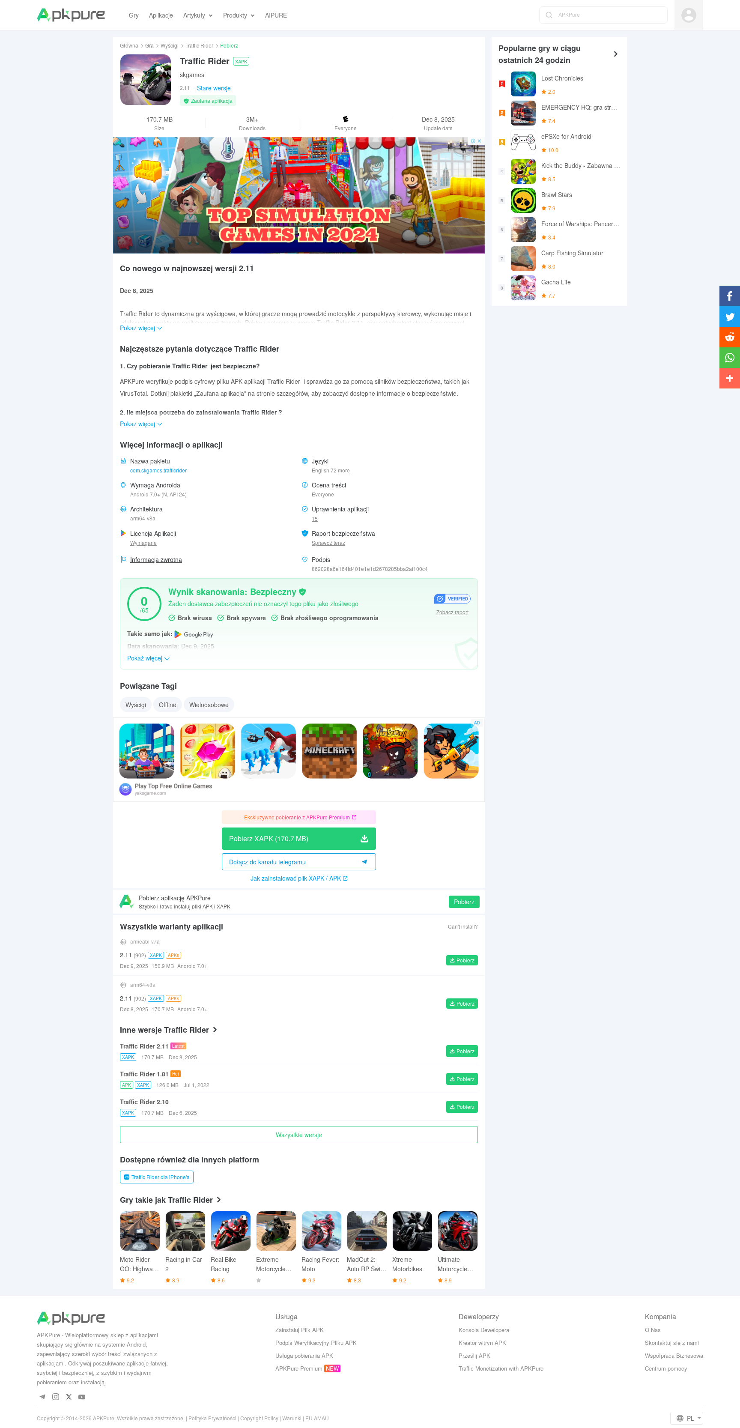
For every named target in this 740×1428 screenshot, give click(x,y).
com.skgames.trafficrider (158, 470)
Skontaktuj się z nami (672, 1342)
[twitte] (68, 1397)
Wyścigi (170, 45)
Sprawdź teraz (328, 542)
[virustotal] (302, 591)
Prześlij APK (474, 1355)
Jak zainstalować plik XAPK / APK (296, 878)
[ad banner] (299, 195)
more (344, 470)
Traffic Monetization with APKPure (501, 1368)
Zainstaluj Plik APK (299, 1330)
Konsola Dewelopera (484, 1330)
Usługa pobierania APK (304, 1355)
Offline (167, 704)
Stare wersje (214, 88)
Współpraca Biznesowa (674, 1355)
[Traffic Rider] (145, 79)
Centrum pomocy (666, 1368)
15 (315, 518)
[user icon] (688, 15)
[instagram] (55, 1397)
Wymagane (143, 542)
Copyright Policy (259, 1418)
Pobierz (464, 901)
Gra (149, 45)
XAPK (241, 61)
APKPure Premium (298, 1368)
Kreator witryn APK (482, 1342)
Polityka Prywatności (212, 1418)
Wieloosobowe (209, 704)
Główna (129, 45)
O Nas (653, 1330)
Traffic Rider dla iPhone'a (160, 1176)
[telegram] (42, 1397)
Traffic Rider (199, 45)
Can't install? (463, 926)
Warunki (291, 1418)
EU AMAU (317, 1418)
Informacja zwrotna (156, 559)
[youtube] (82, 1397)
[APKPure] (71, 15)
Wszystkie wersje (299, 1134)
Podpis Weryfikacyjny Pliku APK (316, 1342)
